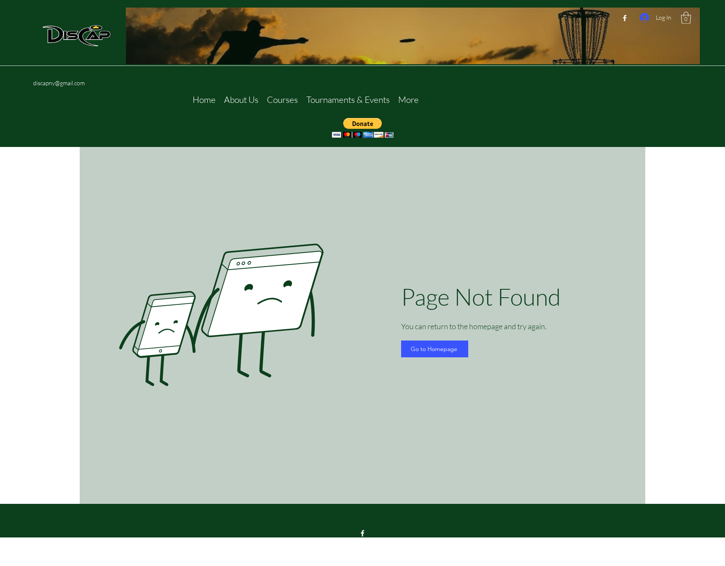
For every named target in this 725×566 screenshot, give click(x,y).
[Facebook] (625, 18)
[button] (686, 18)
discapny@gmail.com (59, 82)
